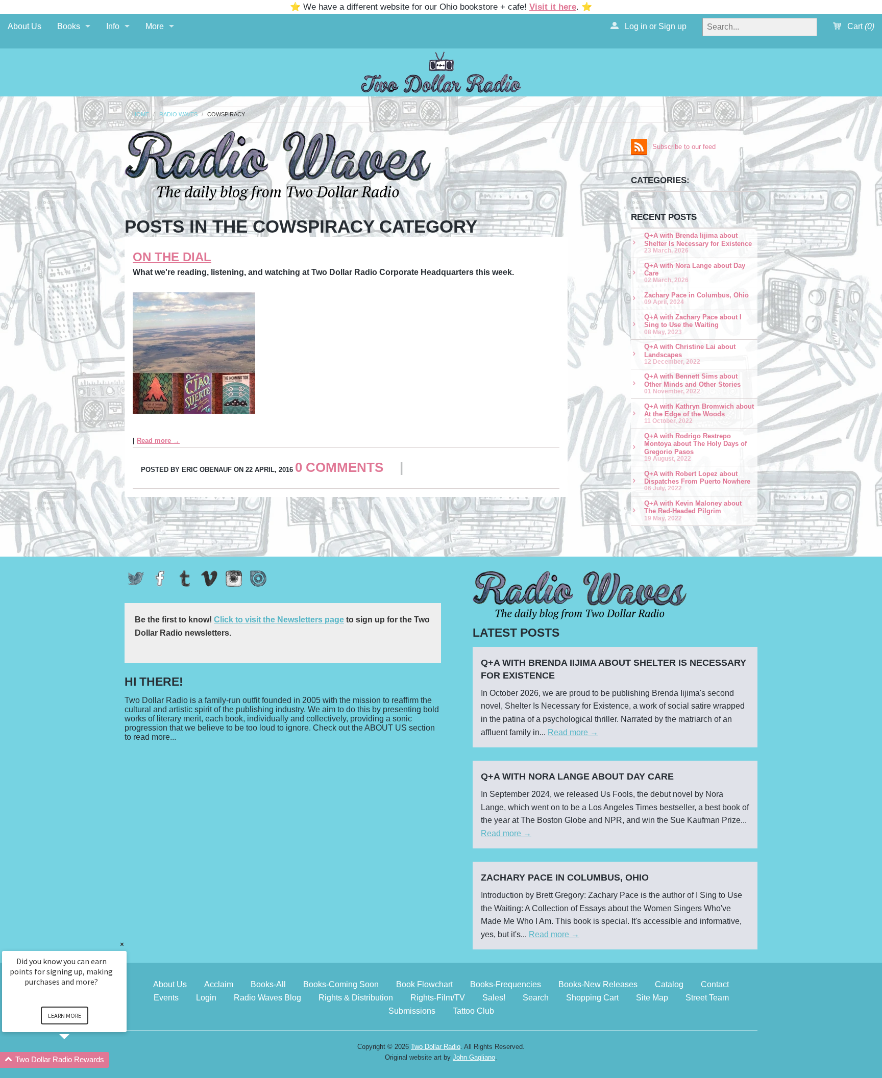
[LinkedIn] (258, 578)
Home (140, 114)
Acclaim (218, 984)
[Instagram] (234, 578)
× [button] (122, 944)
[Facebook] (160, 578)
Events (166, 997)
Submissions (411, 1011)
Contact (715, 984)
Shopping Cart (592, 997)
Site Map (652, 997)
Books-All (268, 984)
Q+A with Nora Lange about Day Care (694, 273)
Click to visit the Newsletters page (279, 619)
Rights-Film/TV (437, 997)
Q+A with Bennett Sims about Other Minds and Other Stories (692, 383)
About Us (24, 26)
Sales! (493, 997)
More (154, 26)
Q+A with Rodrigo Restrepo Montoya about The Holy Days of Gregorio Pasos (695, 447)
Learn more (64, 1015)
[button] (76, 1060)
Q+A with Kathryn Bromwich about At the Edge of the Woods (699, 413)
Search (536, 997)
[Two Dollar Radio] (441, 70)
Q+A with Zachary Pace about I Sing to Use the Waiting (693, 324)
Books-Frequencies (505, 984)
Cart (859, 26)
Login (206, 997)
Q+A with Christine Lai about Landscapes (690, 354)
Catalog (669, 984)
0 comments (339, 467)
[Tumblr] (185, 578)
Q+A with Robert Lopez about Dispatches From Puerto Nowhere (697, 481)
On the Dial (172, 257)
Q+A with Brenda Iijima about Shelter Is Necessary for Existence (698, 243)
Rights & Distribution (355, 997)
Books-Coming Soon (341, 984)
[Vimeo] (209, 578)
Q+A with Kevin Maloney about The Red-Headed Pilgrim (693, 510)
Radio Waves (178, 114)
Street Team (707, 997)
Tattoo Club (473, 1011)
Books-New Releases (598, 984)
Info (112, 26)
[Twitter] (136, 578)
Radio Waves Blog (267, 997)
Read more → (158, 440)
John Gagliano (474, 1057)
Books (68, 26)
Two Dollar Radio (435, 1046)
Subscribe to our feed (684, 147)
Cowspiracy (226, 114)
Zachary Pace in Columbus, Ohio (696, 298)
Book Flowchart (424, 984)
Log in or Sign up (655, 26)
